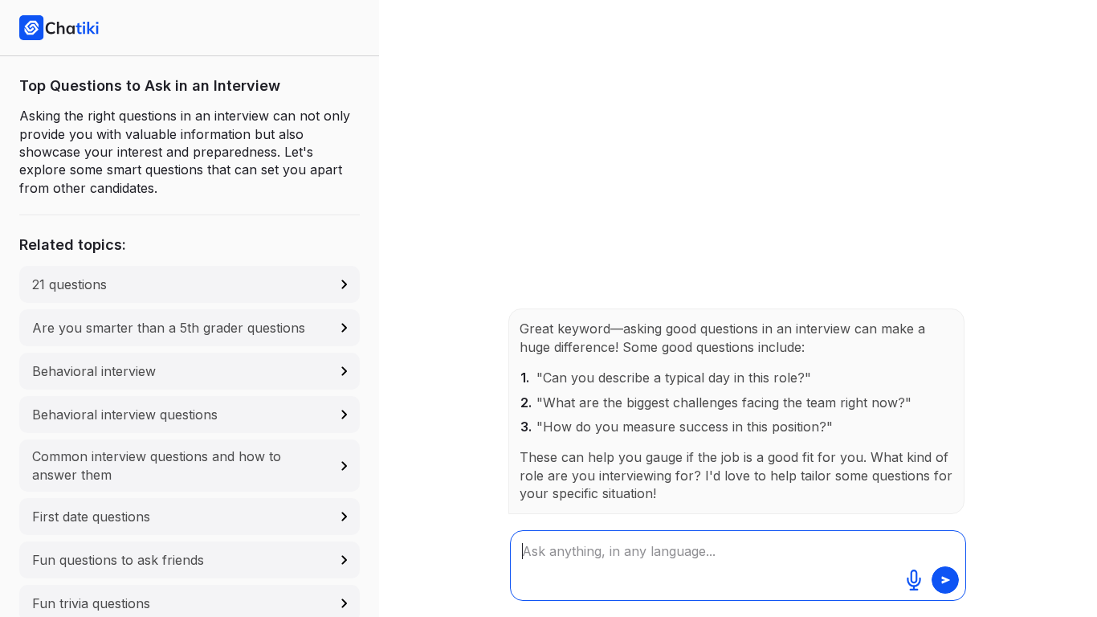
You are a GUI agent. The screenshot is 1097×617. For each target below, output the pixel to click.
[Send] (945, 580)
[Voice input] (914, 580)
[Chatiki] (59, 27)
